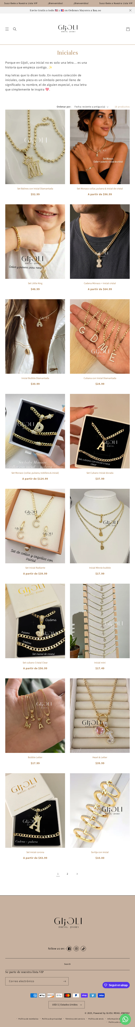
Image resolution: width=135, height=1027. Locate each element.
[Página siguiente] (77, 874)
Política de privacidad (52, 1019)
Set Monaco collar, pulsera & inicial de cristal (100, 188)
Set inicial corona (35, 852)
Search (67, 964)
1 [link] (58, 874)
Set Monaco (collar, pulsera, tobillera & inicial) (35, 473)
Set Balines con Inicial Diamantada (35, 188)
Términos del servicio (75, 1019)
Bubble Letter (35, 757)
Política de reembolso (28, 1019)
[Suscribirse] (64, 981)
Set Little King (35, 283)
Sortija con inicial (100, 852)
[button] (7, 29)
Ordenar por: (64, 107)
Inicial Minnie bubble (100, 568)
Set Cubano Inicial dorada (99, 473)
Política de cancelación (119, 1022)
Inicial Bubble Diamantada (35, 378)
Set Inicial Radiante (35, 568)
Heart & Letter (99, 757)
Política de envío (96, 1019)
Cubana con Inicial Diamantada (100, 378)
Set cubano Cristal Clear (35, 662)
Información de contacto (118, 1019)
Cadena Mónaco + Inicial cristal (100, 283)
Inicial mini (99, 662)
